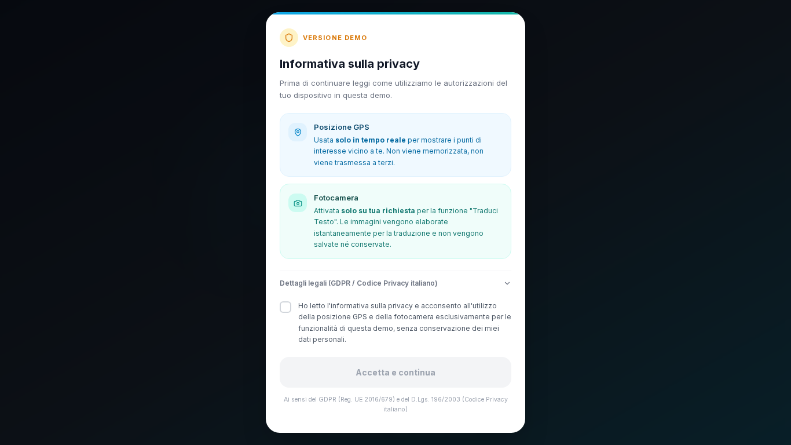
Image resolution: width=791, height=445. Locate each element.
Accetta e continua (395, 372)
